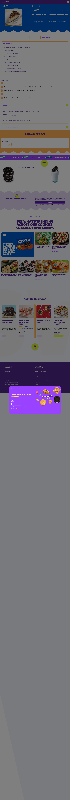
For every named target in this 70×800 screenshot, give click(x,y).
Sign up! (16, 404)
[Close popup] (11, 388)
